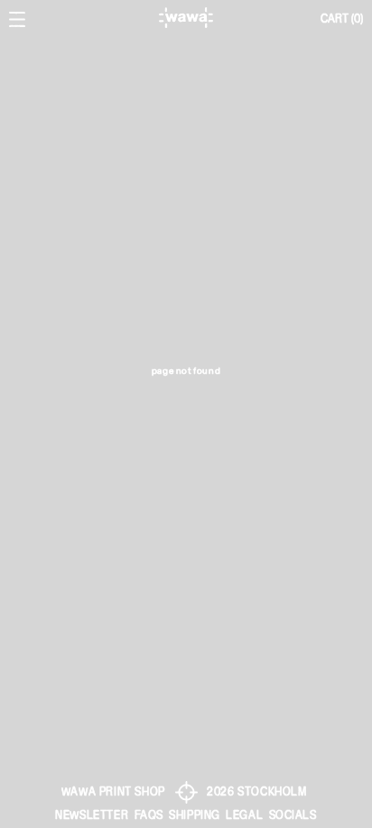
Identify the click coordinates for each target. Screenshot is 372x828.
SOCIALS (293, 815)
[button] (342, 19)
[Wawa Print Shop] (185, 17)
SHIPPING (194, 815)
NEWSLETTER (91, 815)
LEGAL (244, 815)
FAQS (149, 815)
